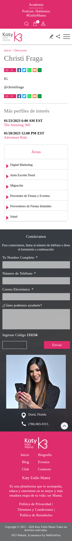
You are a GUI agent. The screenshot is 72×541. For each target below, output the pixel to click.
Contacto (44, 469)
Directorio (20, 50)
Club (25, 469)
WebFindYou (53, 535)
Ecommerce (34, 535)
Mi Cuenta (43, 24)
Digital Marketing (21, 164)
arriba (64, 425)
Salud (13, 216)
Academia (36, 5)
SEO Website (18, 535)
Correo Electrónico (17, 289)
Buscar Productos (26, 24)
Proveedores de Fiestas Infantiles (30, 206)
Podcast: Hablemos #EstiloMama (36, 12)
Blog (25, 462)
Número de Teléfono (19, 273)
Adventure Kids (15, 137)
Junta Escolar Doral (22, 175)
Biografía (45, 455)
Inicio (7, 50)
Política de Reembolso (36, 515)
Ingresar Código (19, 335)
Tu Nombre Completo (20, 257)
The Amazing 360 (17, 125)
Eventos (44, 462)
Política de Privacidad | (36, 504)
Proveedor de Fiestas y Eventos (30, 196)
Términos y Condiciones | (36, 510)
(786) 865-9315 (38, 424)
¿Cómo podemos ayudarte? (22, 305)
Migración (16, 185)
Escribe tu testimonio (51, 36)
